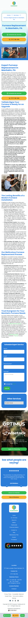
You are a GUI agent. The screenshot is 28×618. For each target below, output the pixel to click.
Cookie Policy (8, 596)
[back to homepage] (14, 4)
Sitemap (14, 598)
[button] (22, 615)
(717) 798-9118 (14, 574)
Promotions (14, 539)
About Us (14, 520)
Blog (14, 532)
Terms (14, 384)
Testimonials (14, 525)
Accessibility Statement (18, 594)
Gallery (14, 522)
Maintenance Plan (13, 334)
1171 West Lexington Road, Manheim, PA (14, 568)
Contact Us (14, 530)
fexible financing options (14, 323)
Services (16, 15)
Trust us (16, 335)
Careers (14, 537)
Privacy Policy (7, 594)
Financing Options (14, 527)
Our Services (14, 517)
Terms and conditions (18, 596)
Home (9, 15)
